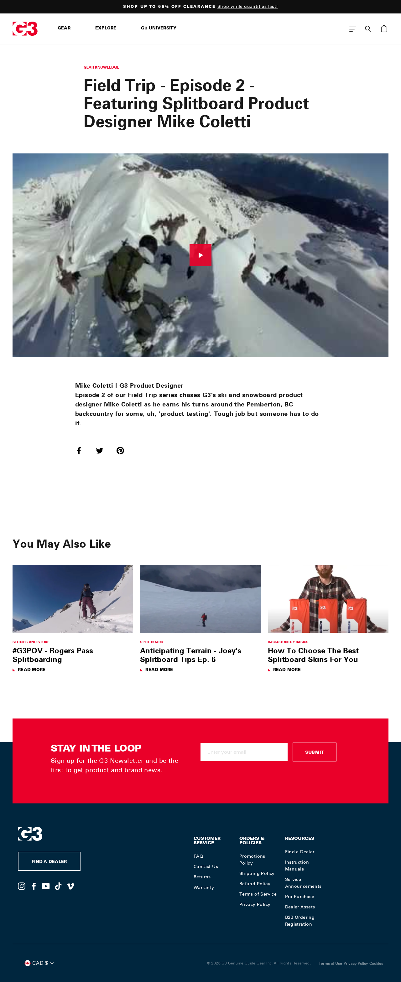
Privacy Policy (255, 904)
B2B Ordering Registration (300, 921)
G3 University (158, 29)
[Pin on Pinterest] (124, 450)
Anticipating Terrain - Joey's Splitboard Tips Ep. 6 (190, 655)
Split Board (151, 642)
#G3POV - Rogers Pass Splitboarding (53, 655)
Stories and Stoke (31, 642)
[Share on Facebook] (82, 450)
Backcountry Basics (288, 642)
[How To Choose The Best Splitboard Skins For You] (328, 599)
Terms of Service (258, 894)
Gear (64, 29)
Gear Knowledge (101, 67)
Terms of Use (330, 963)
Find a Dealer (300, 851)
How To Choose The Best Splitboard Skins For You (313, 655)
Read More (31, 670)
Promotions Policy (252, 860)
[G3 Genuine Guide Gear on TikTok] (58, 886)
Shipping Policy (257, 873)
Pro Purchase (300, 896)
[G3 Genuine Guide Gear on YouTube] (46, 886)
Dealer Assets (300, 906)
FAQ (198, 856)
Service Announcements (303, 883)
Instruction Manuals (297, 865)
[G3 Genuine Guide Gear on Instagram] (21, 886)
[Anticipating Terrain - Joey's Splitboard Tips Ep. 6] (200, 599)
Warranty (204, 887)
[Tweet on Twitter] (103, 450)
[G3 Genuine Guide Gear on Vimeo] (70, 886)
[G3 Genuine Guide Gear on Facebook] (34, 886)
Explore (106, 29)
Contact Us (206, 866)
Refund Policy (254, 883)
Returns (202, 876)
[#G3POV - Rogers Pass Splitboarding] (73, 599)
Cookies (376, 963)
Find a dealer (49, 862)
